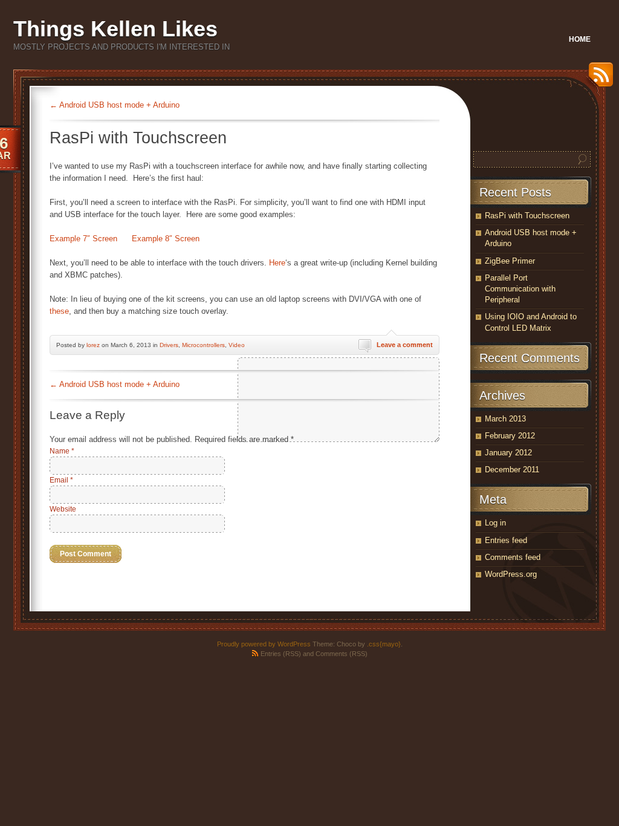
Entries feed (506, 540)
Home (580, 39)
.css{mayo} (384, 644)
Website (63, 509)
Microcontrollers (203, 345)
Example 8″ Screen (165, 238)
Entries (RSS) (281, 653)
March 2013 (505, 418)
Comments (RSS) (342, 653)
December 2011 (512, 469)
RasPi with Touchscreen (527, 215)
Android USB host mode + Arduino (115, 104)
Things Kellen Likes (115, 28)
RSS (598, 79)
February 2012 (510, 435)
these (59, 311)
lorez (93, 345)
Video (236, 345)
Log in (495, 522)
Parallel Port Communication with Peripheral (520, 288)
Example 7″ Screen (83, 238)
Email (61, 480)
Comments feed (512, 557)
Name (62, 451)
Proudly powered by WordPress (264, 644)
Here (277, 262)
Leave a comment (405, 344)
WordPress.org (511, 574)
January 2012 (508, 452)
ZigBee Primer (510, 260)
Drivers (169, 345)
